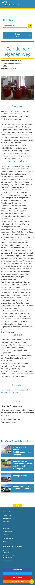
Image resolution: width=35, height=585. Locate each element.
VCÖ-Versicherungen (8, 538)
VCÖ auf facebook (17, 569)
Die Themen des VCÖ (8, 531)
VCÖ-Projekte (6, 528)
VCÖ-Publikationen (7, 535)
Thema (17, 35)
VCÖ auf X (17, 573)
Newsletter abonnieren (17, 581)
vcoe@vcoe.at (10, 557)
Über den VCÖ (6, 512)
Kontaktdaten (6, 521)
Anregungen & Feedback (9, 518)
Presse (4, 541)
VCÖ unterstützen (7, 515)
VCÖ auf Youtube (17, 577)
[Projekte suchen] (30, 26)
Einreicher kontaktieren (9, 392)
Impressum (5, 525)
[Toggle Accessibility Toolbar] (31, 581)
